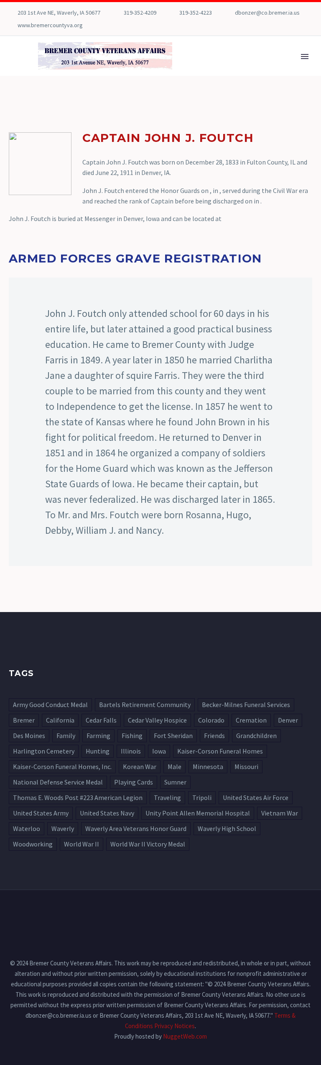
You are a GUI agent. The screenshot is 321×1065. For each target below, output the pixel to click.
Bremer (24, 720)
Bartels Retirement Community (145, 704)
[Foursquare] (13, 25)
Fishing (132, 735)
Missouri (246, 766)
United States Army (41, 813)
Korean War (139, 766)
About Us (252, 68)
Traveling (167, 797)
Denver (288, 720)
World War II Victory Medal (147, 844)
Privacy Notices (174, 1026)
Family (65, 735)
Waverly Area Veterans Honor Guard (135, 828)
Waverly (62, 828)
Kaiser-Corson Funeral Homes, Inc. (62, 766)
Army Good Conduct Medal (50, 704)
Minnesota (208, 766)
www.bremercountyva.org (50, 25)
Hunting (98, 751)
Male (174, 766)
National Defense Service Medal (58, 782)
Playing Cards (133, 782)
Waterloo (26, 828)
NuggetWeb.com (185, 1036)
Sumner (175, 782)
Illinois (131, 751)
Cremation (251, 720)
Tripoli (201, 797)
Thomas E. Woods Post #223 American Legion (78, 797)
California (60, 720)
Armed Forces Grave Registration (135, 258)
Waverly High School (227, 828)
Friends (214, 735)
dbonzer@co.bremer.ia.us (267, 12)
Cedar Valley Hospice (157, 720)
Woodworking (33, 844)
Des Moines (29, 735)
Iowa (159, 751)
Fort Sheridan (173, 735)
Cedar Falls (101, 720)
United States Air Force (255, 797)
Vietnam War (279, 813)
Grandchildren (256, 735)
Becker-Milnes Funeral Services (246, 704)
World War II (81, 844)
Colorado (211, 720)
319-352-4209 (140, 12)
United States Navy (107, 813)
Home (210, 68)
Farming (98, 735)
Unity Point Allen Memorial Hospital (197, 813)
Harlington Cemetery (43, 751)
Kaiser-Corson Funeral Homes (220, 751)
